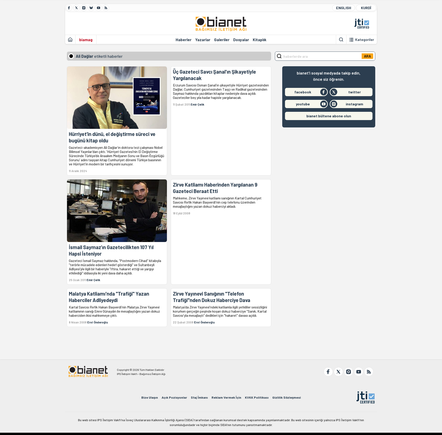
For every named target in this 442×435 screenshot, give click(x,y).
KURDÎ (366, 8)
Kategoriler (364, 39)
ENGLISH (343, 8)
